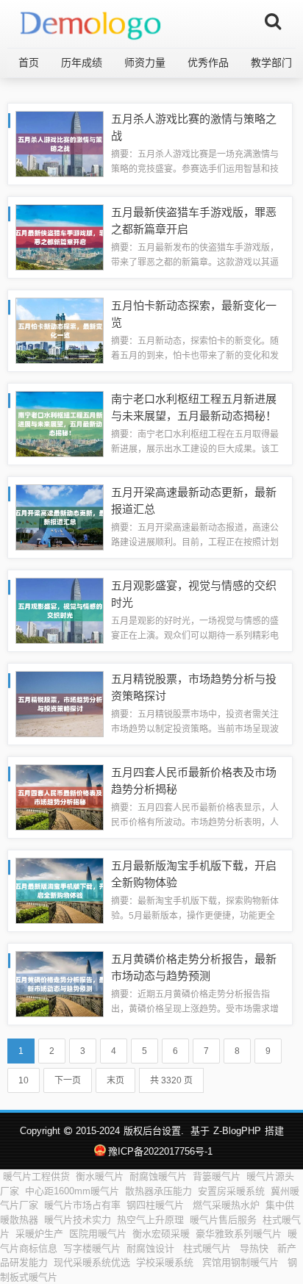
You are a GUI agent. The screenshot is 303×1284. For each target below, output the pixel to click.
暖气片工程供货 (36, 1176)
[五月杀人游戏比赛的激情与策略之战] (59, 142)
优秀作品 (208, 62)
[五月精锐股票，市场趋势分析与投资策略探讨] (59, 703)
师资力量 (144, 62)
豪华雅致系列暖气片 (239, 1233)
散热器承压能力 (158, 1191)
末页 (115, 1080)
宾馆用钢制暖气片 (242, 1262)
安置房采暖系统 (231, 1191)
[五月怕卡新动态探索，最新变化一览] (59, 329)
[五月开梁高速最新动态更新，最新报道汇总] (59, 516)
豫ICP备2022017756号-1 (160, 1151)
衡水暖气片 (100, 1176)
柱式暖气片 (208, 1248)
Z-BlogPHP (237, 1130)
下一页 (67, 1080)
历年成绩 (81, 62)
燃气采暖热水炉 (226, 1205)
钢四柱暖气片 (156, 1205)
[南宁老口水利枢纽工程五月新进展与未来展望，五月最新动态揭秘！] (59, 422)
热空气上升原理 (150, 1219)
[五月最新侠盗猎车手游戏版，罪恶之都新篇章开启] (59, 236)
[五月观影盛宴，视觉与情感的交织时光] (59, 609)
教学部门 (271, 62)
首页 (28, 62)
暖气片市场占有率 (82, 1205)
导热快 (255, 1248)
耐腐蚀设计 (151, 1248)
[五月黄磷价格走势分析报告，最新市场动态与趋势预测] (59, 983)
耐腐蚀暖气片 (158, 1176)
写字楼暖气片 (92, 1248)
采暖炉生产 (39, 1233)
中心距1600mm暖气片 (72, 1191)
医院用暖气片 (97, 1233)
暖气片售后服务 (223, 1219)
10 (23, 1080)
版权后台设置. (154, 1130)
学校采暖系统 (166, 1262)
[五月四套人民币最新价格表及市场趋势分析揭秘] (59, 796)
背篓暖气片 (216, 1176)
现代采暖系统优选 (92, 1262)
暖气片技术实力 (77, 1219)
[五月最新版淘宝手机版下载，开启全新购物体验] (59, 889)
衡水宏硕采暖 (161, 1233)
